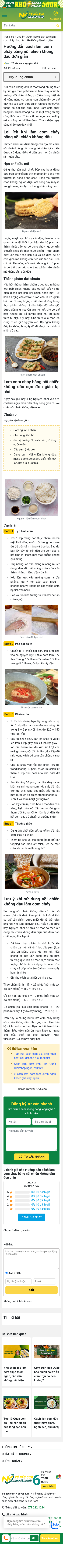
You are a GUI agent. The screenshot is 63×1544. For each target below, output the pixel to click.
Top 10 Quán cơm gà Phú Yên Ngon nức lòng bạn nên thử (15, 1425)
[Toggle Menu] (4, 15)
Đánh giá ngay (32, 1217)
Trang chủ (9, 36)
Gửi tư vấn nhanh (31, 1156)
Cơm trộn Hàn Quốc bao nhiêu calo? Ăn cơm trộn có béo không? (46, 1374)
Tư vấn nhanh (50, 1538)
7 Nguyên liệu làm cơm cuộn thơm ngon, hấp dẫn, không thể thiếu (15, 1374)
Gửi (34, 1538)
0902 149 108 (53, 1518)
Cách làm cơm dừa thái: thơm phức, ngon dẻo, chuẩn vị (46, 1423)
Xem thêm (48, 1486)
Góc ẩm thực (24, 36)
